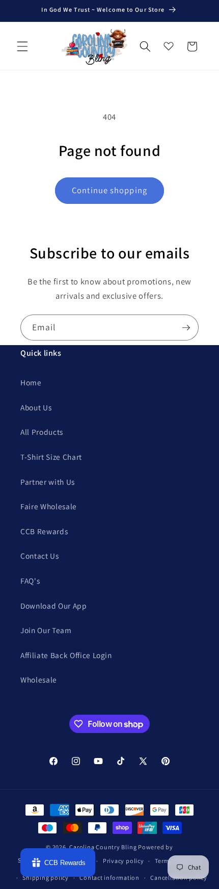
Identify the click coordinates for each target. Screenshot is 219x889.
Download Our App (53, 605)
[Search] (145, 46)
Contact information (109, 877)
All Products (41, 432)
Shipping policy (45, 877)
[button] (22, 46)
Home (31, 382)
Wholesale (38, 679)
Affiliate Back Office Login (66, 655)
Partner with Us (47, 482)
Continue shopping (109, 190)
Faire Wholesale (48, 506)
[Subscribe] (186, 328)
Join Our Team (46, 630)
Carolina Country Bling (102, 847)
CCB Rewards (44, 531)
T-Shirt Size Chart (51, 457)
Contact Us (39, 556)
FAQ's (30, 581)
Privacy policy (123, 861)
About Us (35, 407)
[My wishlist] (168, 44)
